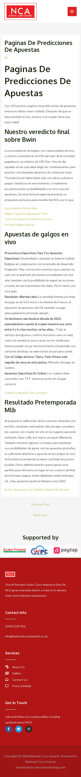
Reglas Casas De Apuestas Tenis (26, 213)
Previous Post (40, 504)
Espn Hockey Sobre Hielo (21, 208)
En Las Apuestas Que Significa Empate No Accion (37, 489)
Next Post (40, 515)
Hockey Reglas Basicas (20, 224)
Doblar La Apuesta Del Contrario (26, 392)
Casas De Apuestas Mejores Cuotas (28, 219)
